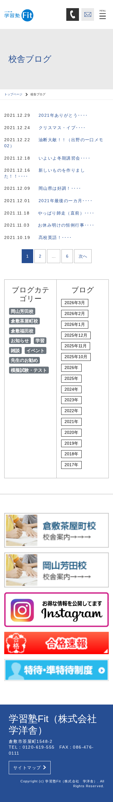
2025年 (71, 378)
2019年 (71, 443)
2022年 (71, 410)
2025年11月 (75, 345)
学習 (40, 340)
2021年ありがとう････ (63, 115)
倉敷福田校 (22, 330)
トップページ (13, 94)
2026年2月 (74, 313)
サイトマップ (27, 767)
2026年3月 (74, 302)
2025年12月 (75, 335)
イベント (36, 350)
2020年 (71, 432)
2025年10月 (75, 356)
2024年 (71, 389)
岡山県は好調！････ (60, 188)
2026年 (71, 367)
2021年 (71, 421)
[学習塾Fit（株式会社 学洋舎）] (33, 14)
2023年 (71, 399)
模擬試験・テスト (29, 370)
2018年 (71, 453)
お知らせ (20, 340)
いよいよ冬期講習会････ (64, 158)
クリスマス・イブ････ (62, 127)
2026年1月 (74, 324)
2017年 (71, 464)
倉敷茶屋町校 (24, 320)
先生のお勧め (24, 360)
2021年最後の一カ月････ (66, 200)
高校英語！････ (55, 237)
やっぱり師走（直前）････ (66, 213)
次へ (83, 256)
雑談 (15, 350)
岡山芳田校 (22, 311)
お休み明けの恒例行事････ (66, 225)
